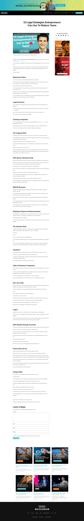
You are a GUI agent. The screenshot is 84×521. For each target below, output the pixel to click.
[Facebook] (63, 35)
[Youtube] (59, 35)
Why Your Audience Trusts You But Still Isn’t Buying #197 (39, 494)
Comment (15, 411)
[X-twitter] (68, 35)
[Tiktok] (44, 509)
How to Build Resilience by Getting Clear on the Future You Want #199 (59, 466)
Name (14, 423)
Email (14, 427)
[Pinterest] (66, 35)
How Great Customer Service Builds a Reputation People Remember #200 (40, 466)
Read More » (17, 472)
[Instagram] (56, 35)
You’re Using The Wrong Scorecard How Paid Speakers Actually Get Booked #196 (60, 494)
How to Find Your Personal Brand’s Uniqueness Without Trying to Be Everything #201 (24, 466)
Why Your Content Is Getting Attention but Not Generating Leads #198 (23, 494)
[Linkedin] (61, 35)
